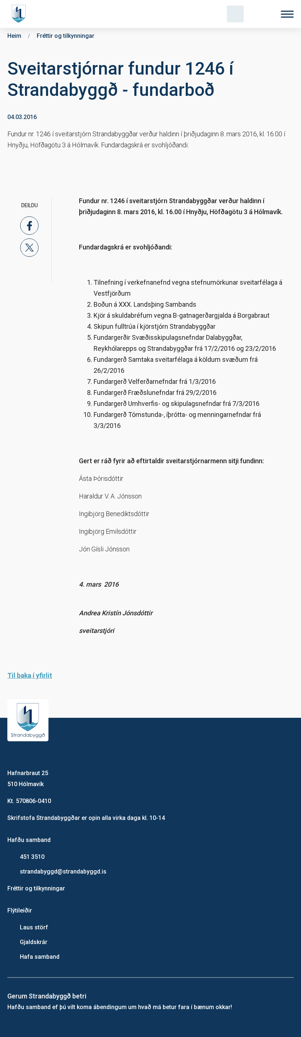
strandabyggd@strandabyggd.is (63, 871)
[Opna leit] (235, 14)
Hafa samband (39, 956)
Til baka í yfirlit (29, 675)
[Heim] (20, 14)
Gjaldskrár (33, 942)
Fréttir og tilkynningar (36, 888)
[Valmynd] (287, 14)
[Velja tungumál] (261, 14)
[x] (29, 247)
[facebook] (29, 225)
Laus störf (34, 927)
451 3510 (32, 856)
